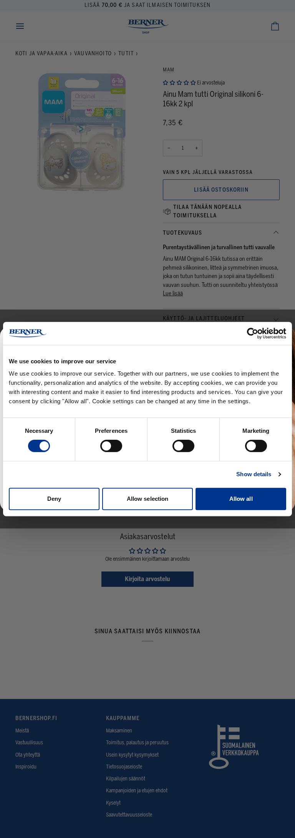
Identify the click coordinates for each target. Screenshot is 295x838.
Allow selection (148, 498)
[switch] (111, 446)
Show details (253, 474)
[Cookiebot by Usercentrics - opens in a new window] (252, 333)
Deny (54, 498)
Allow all (241, 498)
